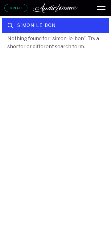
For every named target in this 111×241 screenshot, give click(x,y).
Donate (15, 8)
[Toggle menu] (101, 8)
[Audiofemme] (55, 8)
